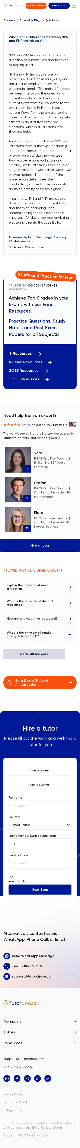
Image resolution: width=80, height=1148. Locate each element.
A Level (25, 20)
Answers (9, 20)
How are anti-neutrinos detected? (32, 618)
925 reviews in (57, 425)
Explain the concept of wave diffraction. (27, 587)
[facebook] (17, 1078)
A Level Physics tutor (29, 247)
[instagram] (27, 1078)
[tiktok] (37, 1078)
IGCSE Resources (24, 379)
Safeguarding (13, 1110)
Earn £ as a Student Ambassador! (31, 682)
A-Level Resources (25, 362)
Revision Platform (36, 5)
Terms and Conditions (19, 1102)
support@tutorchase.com (33, 976)
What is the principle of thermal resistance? (30, 603)
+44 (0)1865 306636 (27, 966)
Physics (39, 20)
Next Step (40, 890)
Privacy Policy (12, 1094)
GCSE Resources (24, 370)
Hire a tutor (59, 5)
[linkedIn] (47, 1078)
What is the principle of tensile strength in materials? (29, 634)
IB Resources (20, 353)
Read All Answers (34, 654)
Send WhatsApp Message (33, 956)
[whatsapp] (6, 1078)
